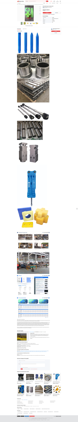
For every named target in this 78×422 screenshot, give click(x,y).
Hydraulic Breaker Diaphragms (38, 351)
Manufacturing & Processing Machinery (22, 4)
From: (19, 360)
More (17, 414)
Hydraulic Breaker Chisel (50, 411)
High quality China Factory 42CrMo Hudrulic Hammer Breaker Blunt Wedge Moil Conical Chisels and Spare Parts (47, 395)
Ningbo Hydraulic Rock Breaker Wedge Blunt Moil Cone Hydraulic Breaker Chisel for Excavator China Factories (39, 395)
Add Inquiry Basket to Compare (29, 25)
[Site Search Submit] (47, 1)
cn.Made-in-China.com (45, 418)
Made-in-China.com (36, 418)
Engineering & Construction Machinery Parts (39, 4)
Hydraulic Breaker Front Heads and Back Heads (24, 351)
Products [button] (27, 1)
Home (17, 4)
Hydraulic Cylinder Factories (40, 411)
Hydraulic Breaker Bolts (44, 351)
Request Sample (53, 14)
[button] (54, 1)
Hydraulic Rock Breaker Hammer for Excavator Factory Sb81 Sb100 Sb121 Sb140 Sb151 (56, 382)
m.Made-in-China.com (40, 418)
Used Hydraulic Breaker (56, 411)
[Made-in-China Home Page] (20, 1)
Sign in (60, 1)
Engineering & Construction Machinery (30, 4)
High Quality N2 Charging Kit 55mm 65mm (39, 381)
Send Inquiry (47, 12)
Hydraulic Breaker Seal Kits (32, 351)
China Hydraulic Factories (20, 411)
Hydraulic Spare (45, 411)
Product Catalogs (25, 399)
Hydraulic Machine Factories (26, 411)
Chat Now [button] (57, 12)
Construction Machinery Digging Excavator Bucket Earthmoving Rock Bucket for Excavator (56, 395)
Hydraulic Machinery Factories (33, 411)
